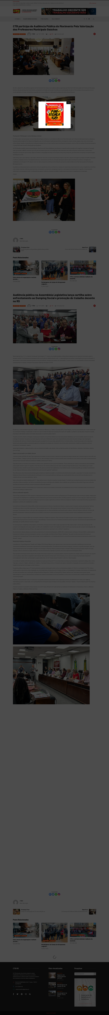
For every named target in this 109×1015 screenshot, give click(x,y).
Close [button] (68, 102)
